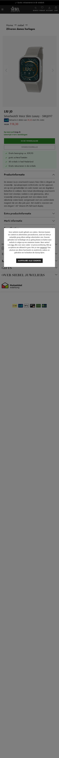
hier (12, 245)
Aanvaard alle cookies (29, 260)
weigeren (43, 248)
